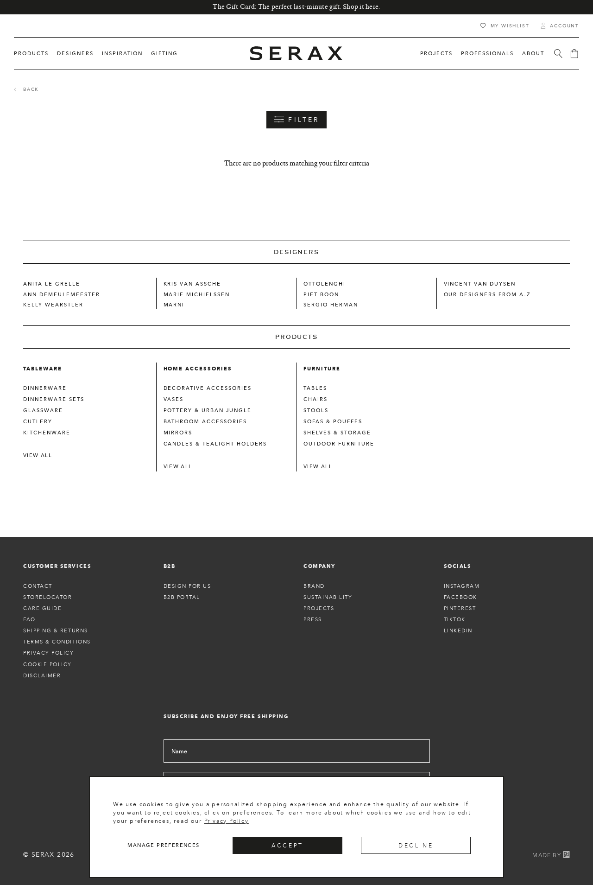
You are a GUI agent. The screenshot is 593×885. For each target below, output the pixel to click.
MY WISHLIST (510, 25)
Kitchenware (46, 432)
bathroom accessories (205, 421)
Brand (314, 586)
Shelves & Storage (337, 432)
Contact (37, 586)
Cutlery (37, 421)
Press (312, 619)
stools (315, 410)
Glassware (43, 410)
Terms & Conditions (57, 641)
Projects (318, 608)
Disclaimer (42, 675)
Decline (415, 845)
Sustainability (328, 597)
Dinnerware (45, 388)
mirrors (178, 432)
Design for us (187, 586)
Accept (287, 845)
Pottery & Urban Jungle (208, 410)
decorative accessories (208, 388)
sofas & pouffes (332, 421)
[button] (31, 53)
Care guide (42, 608)
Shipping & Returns (55, 630)
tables (315, 388)
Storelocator (47, 597)
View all (37, 455)
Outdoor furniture (338, 443)
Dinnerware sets (53, 399)
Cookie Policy (47, 664)
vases (174, 399)
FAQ (29, 619)
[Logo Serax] (296, 53)
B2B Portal (182, 597)
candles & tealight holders (215, 443)
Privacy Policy (226, 820)
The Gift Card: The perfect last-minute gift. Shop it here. (296, 7)
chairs (315, 399)
